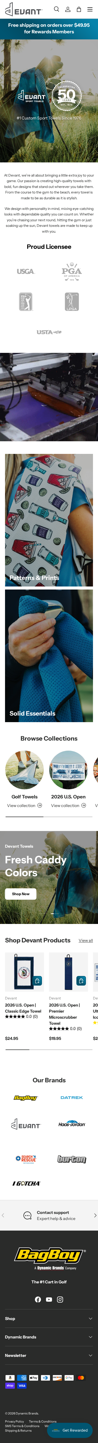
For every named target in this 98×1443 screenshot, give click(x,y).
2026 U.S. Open (68, 797)
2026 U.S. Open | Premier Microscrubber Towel (64, 1014)
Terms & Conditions (43, 1421)
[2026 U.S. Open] (68, 770)
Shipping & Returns (18, 1430)
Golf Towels (24, 797)
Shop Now (20, 894)
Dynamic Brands (27, 1413)
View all (86, 940)
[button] (78, 9)
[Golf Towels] (24, 770)
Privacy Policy (14, 1421)
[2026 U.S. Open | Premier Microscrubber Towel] (68, 972)
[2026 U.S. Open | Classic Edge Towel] (24, 972)
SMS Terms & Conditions (22, 1426)
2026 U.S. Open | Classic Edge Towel (23, 1008)
